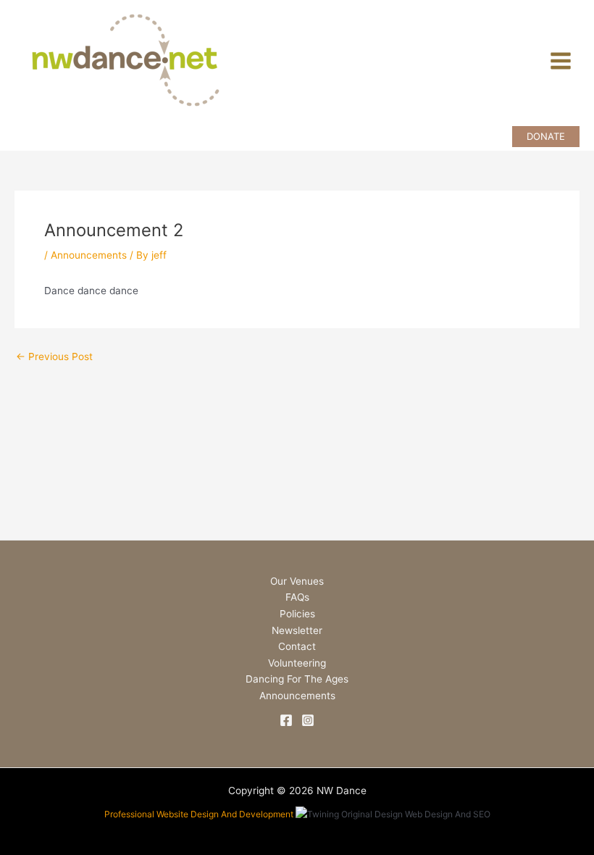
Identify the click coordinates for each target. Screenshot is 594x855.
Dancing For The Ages (297, 679)
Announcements (89, 255)
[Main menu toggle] (561, 61)
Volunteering (297, 663)
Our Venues (297, 581)
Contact (297, 646)
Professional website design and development (198, 814)
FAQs (297, 597)
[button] (546, 136)
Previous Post (54, 357)
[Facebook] (286, 720)
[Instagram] (307, 720)
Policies (297, 614)
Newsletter (297, 630)
